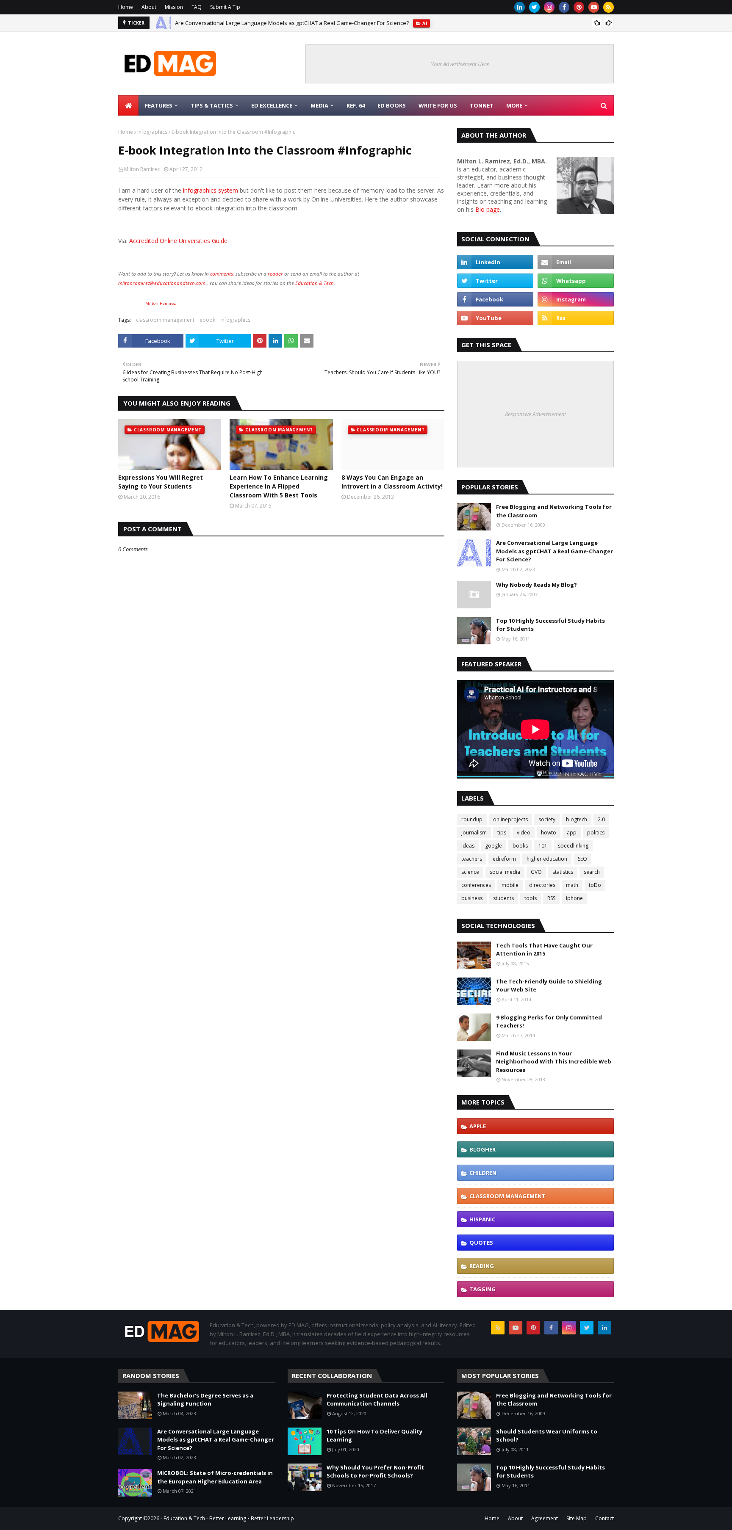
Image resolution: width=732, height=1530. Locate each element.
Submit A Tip (225, 7)
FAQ (196, 7)
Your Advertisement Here (460, 64)
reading (481, 1266)
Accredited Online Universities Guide (178, 241)
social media (505, 871)
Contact (604, 1518)
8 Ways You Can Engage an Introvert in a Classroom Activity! (392, 481)
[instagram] (549, 7)
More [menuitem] (514, 105)
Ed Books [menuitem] (391, 105)
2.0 (601, 819)
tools (530, 898)
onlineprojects (510, 819)
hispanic (482, 1219)
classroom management (165, 319)
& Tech (326, 283)
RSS (551, 898)
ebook (207, 319)
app (572, 832)
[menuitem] (128, 105)
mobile (510, 885)
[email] (576, 262)
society (546, 819)
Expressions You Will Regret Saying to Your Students (160, 481)
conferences (476, 885)
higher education (547, 858)
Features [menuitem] (158, 105)
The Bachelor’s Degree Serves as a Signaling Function (205, 1400)
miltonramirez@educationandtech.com (161, 283)
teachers (471, 858)
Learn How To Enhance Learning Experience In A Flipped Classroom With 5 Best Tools (279, 486)
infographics (152, 131)
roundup (471, 819)
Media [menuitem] (319, 105)
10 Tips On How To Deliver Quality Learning (374, 1436)
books (520, 845)
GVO (536, 871)
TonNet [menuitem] (482, 105)
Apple (477, 1126)
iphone (574, 898)
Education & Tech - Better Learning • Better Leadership (229, 1518)
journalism (474, 832)
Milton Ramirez (142, 169)
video (523, 832)
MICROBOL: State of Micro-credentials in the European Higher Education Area (215, 1477)
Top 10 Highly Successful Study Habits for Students (550, 625)
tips (501, 832)
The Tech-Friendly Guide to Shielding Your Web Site (549, 986)
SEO (582, 858)
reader (275, 274)
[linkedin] (519, 7)
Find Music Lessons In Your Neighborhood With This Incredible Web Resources (553, 1061)
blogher (482, 1149)
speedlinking (573, 845)
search (592, 871)
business (471, 898)
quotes (481, 1242)
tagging (482, 1289)
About (148, 7)
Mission (174, 7)
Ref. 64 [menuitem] (356, 105)
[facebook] (564, 7)
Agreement (544, 1518)
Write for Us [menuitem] (438, 105)
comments (221, 274)
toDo (595, 885)
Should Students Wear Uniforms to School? (546, 1436)
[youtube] (593, 7)
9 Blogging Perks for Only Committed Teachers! (549, 1022)
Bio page (487, 209)
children (482, 1172)
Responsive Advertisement (535, 414)
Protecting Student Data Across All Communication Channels (377, 1400)
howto (548, 832)
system (228, 190)
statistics (562, 871)
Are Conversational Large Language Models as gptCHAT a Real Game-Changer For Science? (292, 19)
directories (542, 885)
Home (125, 7)
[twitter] (534, 7)
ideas (467, 845)
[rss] (608, 7)
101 (542, 845)
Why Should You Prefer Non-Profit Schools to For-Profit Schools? (375, 1472)
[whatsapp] (576, 280)
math (572, 885)
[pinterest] (579, 7)
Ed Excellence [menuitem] (271, 105)
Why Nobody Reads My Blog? (536, 584)
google (493, 845)
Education (306, 283)
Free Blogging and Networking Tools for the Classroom (554, 511)
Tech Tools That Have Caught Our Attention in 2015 (544, 950)
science (470, 871)
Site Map (576, 1518)
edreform (504, 858)
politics (595, 832)
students (503, 898)
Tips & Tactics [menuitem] (212, 105)
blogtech (576, 819)
